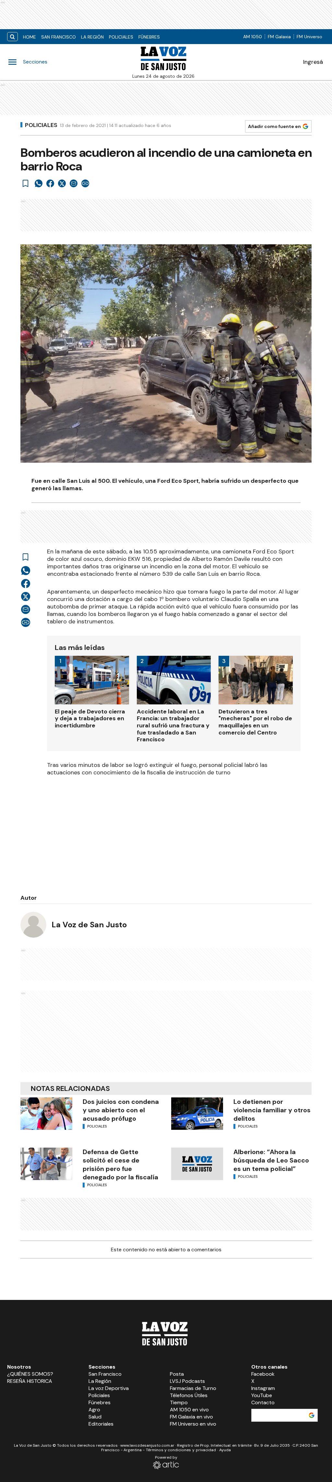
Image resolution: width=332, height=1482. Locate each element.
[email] (73, 183)
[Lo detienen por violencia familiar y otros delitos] (197, 1113)
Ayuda (225, 1450)
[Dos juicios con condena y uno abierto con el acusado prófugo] (46, 1113)
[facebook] (50, 183)
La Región (92, 37)
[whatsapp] (38, 183)
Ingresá (313, 62)
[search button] (12, 36)
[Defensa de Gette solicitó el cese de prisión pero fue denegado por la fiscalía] (46, 1164)
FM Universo (309, 37)
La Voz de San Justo (89, 925)
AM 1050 (252, 37)
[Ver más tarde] (25, 183)
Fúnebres (149, 37)
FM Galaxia (279, 37)
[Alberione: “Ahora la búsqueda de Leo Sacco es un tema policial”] (197, 1164)
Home (29, 37)
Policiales (121, 37)
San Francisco (58, 37)
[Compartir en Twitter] (62, 183)
